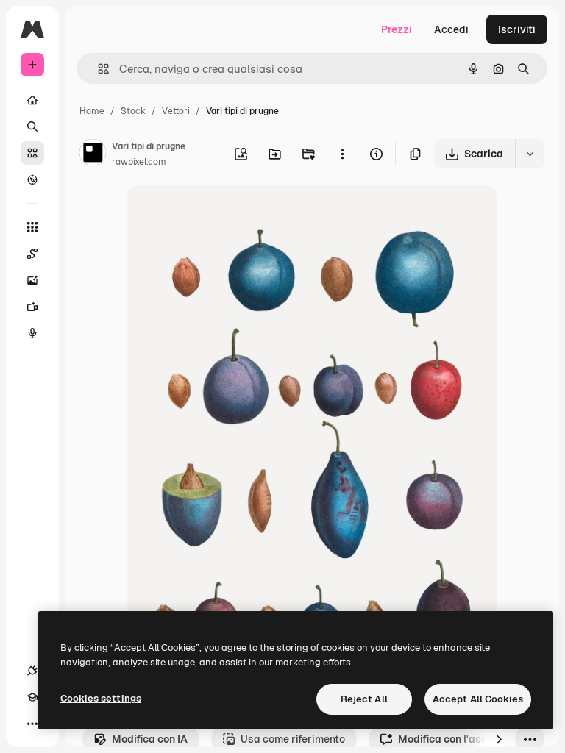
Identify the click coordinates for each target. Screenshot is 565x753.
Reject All (364, 699)
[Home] (32, 100)
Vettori (176, 111)
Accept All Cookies (478, 699)
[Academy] (32, 697)
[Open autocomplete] (97, 68)
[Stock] (32, 153)
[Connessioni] (32, 670)
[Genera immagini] (32, 280)
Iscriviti (517, 29)
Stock (133, 111)
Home (91, 111)
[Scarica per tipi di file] (529, 153)
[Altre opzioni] (342, 153)
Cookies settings (100, 698)
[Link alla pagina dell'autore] (92, 154)
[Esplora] (32, 179)
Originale (224, 213)
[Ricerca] (32, 126)
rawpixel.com (139, 162)
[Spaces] (32, 253)
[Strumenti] (32, 227)
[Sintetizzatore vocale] (32, 333)
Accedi (451, 29)
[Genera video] (32, 306)
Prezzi (396, 29)
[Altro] (32, 723)
